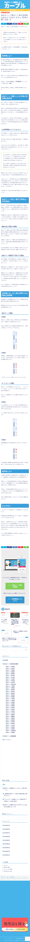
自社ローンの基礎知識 (5, 12)
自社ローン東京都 (10, 680)
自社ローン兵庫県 (10, 702)
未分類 (6, 660)
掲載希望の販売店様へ (20, 938)
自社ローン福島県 (10, 671)
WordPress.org (8, 871)
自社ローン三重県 (10, 698)
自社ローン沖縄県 (10, 732)
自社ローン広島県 (10, 711)
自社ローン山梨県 (10, 679)
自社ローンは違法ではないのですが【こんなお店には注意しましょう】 (15, 805)
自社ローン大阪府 (10, 700)
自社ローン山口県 (10, 712)
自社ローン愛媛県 (10, 716)
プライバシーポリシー (10, 938)
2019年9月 (7, 829)
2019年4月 (7, 844)
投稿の (7, 867)
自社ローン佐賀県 (10, 721)
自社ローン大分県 (10, 725)
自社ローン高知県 (10, 718)
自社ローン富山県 (10, 675)
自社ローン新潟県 (10, 673)
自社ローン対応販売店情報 (11, 664)
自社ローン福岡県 (10, 720)
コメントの (8, 869)
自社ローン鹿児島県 (11, 730)
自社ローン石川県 (10, 677)
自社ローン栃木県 (10, 691)
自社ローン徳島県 (10, 714)
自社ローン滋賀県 (10, 705)
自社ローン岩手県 (10, 668)
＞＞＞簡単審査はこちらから (15, 600)
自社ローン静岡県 (10, 696)
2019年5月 (7, 840)
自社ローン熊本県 (10, 723)
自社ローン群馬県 (10, 689)
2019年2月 (7, 851)
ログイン (6, 865)
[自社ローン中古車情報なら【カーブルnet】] (15, 7)
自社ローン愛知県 (10, 693)
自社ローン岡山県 (10, 709)
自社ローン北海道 (10, 666)
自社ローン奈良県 (10, 707)
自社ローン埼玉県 (10, 682)
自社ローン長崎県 (10, 727)
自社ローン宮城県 (10, 670)
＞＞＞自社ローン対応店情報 (15, 586)
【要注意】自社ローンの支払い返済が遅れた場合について (15, 794)
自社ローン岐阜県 (10, 695)
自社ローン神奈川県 (11, 684)
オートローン (7, 739)
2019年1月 (7, 855)
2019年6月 (7, 836)
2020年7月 (7, 825)
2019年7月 (7, 832)
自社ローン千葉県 (10, 686)
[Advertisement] (15, 760)
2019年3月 (7, 847)
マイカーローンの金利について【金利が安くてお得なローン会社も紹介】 (15, 800)
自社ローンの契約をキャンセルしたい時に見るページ (15, 789)
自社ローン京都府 (10, 704)
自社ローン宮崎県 (10, 729)
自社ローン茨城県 (10, 687)
